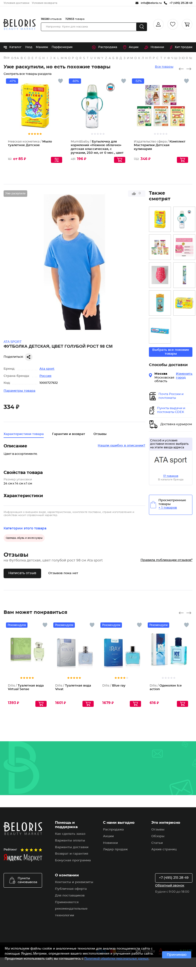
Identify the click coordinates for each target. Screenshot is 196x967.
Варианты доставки (71, 847)
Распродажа (107, 47)
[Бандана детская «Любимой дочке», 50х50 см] (160, 275)
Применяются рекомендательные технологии (71, 909)
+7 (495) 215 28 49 (174, 877)
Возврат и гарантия (71, 853)
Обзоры (157, 836)
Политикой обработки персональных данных (116, 958)
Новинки (157, 47)
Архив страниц (164, 849)
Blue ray (113, 685)
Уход (28, 47)
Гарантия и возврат (68, 434)
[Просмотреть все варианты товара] (56, 160)
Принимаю (176, 954)
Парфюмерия (62, 47)
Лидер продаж (115, 849)
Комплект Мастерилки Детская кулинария (159, 145)
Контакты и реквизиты (74, 882)
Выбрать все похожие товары (170, 351)
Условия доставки (16, 3)
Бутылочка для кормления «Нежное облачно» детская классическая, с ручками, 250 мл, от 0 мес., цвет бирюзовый (97, 149)
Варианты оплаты (70, 840)
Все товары (164, 66)
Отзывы (157, 829)
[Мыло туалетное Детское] (160, 219)
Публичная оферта (71, 888)
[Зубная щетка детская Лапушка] (184, 275)
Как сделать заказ (70, 833)
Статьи (157, 843)
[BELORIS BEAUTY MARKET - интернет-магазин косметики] (19, 24)
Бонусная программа (73, 860)
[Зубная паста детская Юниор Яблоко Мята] (160, 331)
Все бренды (7, 57)
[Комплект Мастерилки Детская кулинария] (160, 247)
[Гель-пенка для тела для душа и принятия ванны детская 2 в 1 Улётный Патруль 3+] (160, 303)
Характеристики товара (24, 434)
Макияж (42, 47)
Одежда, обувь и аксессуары (24, 538)
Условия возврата (44, 3)
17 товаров (170, 476)
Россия (45, 376)
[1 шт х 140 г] (184, 303)
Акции (133, 47)
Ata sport (46, 368)
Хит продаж (183, 47)
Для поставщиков (70, 895)
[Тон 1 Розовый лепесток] (184, 247)
